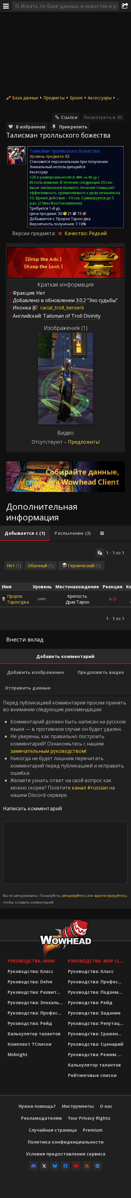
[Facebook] (65, 1165)
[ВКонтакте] (97, 1165)
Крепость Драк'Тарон (77, 599)
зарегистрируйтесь (110, 895)
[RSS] (86, 1165)
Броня (76, 98)
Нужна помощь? (37, 1106)
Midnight (17, 1054)
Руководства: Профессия (36, 1013)
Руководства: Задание (94, 1013)
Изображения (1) (65, 327)
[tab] (25, 533)
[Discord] (33, 1165)
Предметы (54, 98)
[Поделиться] (125, 6)
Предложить (83, 441)
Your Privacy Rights (89, 1118)
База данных (25, 98)
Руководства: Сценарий (95, 1044)
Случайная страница (53, 1130)
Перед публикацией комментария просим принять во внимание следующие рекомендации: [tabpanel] (65, 801)
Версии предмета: (34, 233)
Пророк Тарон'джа (18, 599)
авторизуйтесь (74, 895)
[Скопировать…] (99, 552)
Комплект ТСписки (29, 1044)
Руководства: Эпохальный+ (36, 1002)
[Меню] (6, 6)
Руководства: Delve (30, 982)
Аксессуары (100, 98)
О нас (106, 1106)
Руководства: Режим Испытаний (96, 1054)
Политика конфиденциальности (66, 1142)
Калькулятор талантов (34, 1034)
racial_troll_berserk (61, 307)
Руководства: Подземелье (96, 992)
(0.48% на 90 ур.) (85, 177)
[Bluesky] (54, 1165)
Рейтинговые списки (92, 1075)
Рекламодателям (41, 1118)
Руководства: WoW (31, 961)
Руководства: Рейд (30, 1023)
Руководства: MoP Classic (96, 961)
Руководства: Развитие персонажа (36, 992)
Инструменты (78, 1106)
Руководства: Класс (30, 971)
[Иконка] (16, 155)
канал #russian (90, 787)
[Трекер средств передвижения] (65, 476)
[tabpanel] (65, 586)
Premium (93, 1130)
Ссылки (69, 117)
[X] (44, 1165)
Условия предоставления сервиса (65, 1154)
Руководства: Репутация (96, 1023)
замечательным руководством (47, 751)
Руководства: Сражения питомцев (96, 1034)
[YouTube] (76, 1165)
